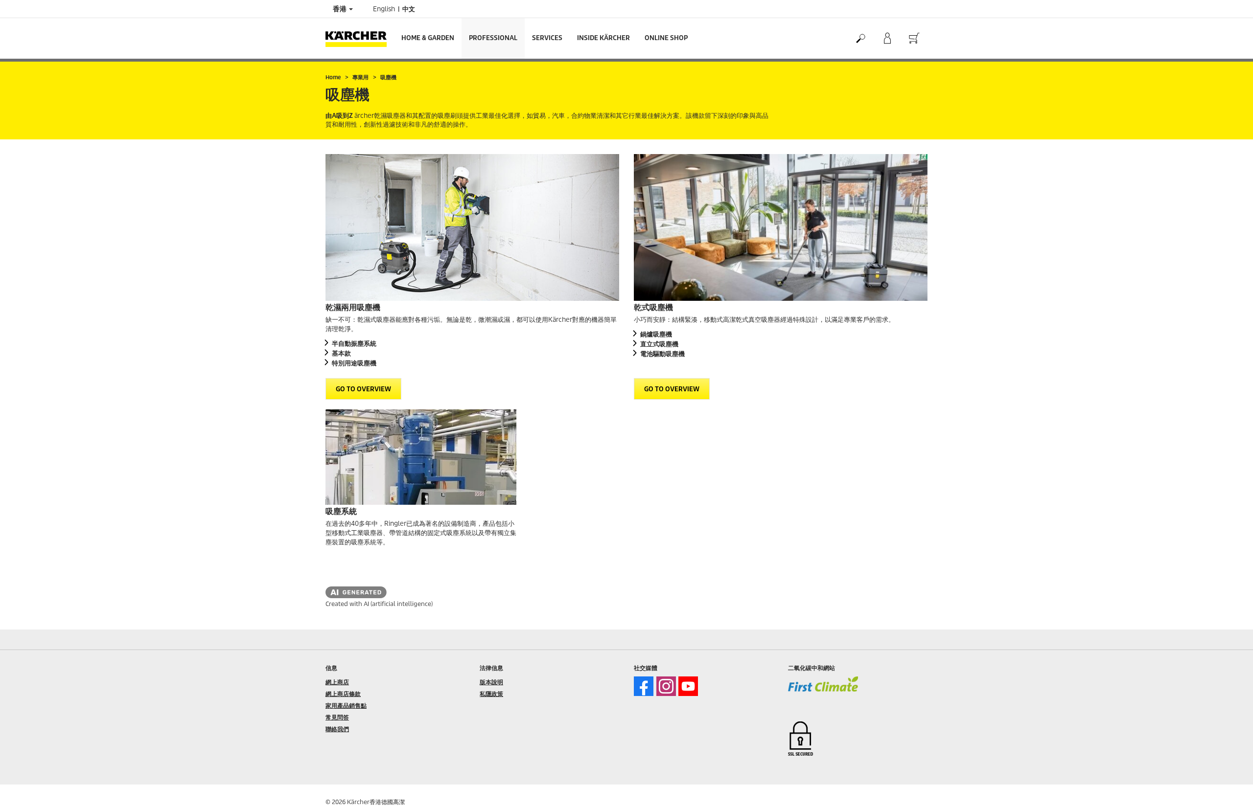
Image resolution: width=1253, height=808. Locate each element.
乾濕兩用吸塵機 (352, 307)
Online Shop (666, 38)
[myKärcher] (887, 39)
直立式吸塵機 (659, 344)
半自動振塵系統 (354, 343)
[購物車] (914, 39)
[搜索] (860, 39)
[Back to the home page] (359, 38)
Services (547, 38)
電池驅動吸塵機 (662, 354)
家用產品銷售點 (346, 705)
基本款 (341, 353)
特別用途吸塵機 (354, 363)
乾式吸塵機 (653, 307)
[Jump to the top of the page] (1228, 789)
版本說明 (491, 682)
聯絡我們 (337, 729)
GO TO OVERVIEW (363, 389)
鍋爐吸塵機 (656, 334)
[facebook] (643, 686)
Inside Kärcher (603, 38)
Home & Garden (427, 38)
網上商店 (337, 682)
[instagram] (666, 686)
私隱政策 (491, 693)
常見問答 (337, 717)
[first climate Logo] (823, 690)
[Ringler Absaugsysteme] (420, 457)
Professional (493, 38)
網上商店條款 (343, 693)
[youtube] (688, 686)
